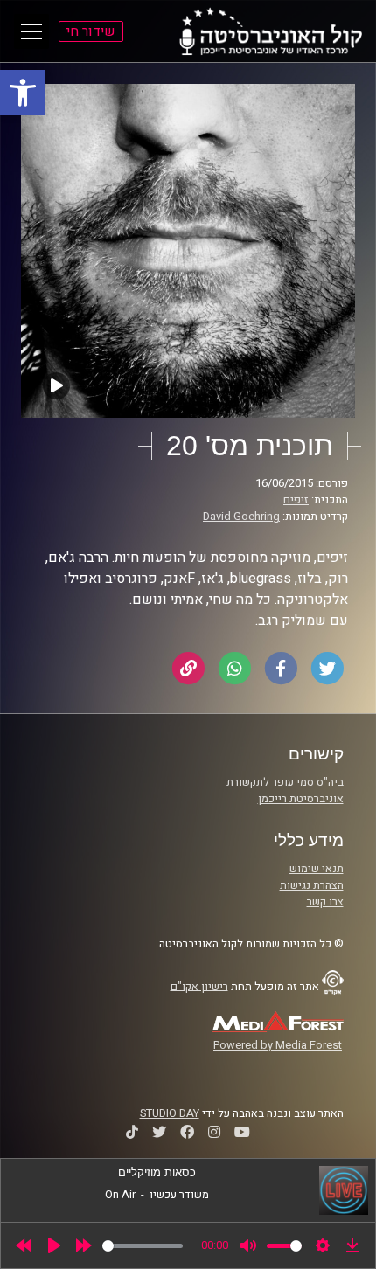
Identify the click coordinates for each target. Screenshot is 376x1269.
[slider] (142, 1246)
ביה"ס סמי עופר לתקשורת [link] (285, 782)
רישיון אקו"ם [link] (199, 986)
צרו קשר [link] (325, 902)
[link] (22, 92)
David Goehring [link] (241, 516)
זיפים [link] (296, 500)
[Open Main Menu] (31, 31)
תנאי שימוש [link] (316, 869)
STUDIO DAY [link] (169, 1113)
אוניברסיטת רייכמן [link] (301, 799)
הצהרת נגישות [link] (312, 885)
